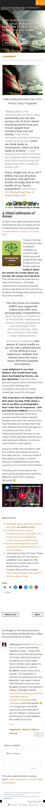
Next (37, 614)
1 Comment (9, 56)
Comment (33, 768)
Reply (39, 734)
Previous (10, 614)
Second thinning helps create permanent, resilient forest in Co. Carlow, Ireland (23, 546)
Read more (12, 42)
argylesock (15, 729)
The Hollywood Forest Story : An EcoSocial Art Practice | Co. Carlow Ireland (20, 8)
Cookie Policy (8, 798)
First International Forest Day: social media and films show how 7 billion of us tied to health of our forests (22, 25)
